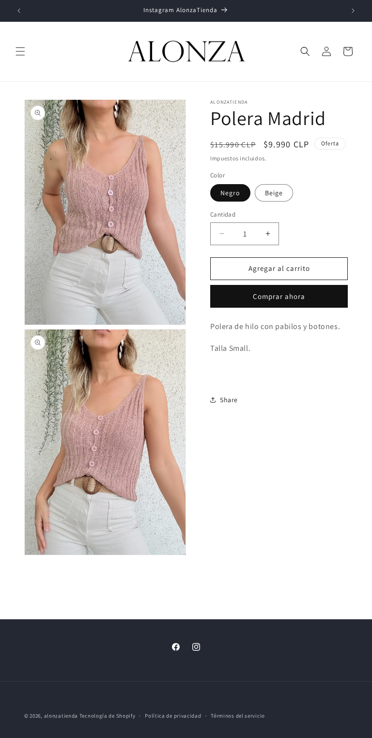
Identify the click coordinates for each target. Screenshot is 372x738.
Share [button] (229, 399)
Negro (230, 192)
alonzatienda (61, 715)
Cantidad (222, 214)
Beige (274, 192)
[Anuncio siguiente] (353, 10)
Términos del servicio (238, 715)
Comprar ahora (279, 296)
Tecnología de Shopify (107, 715)
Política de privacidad (173, 715)
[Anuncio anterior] (19, 10)
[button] (20, 51)
